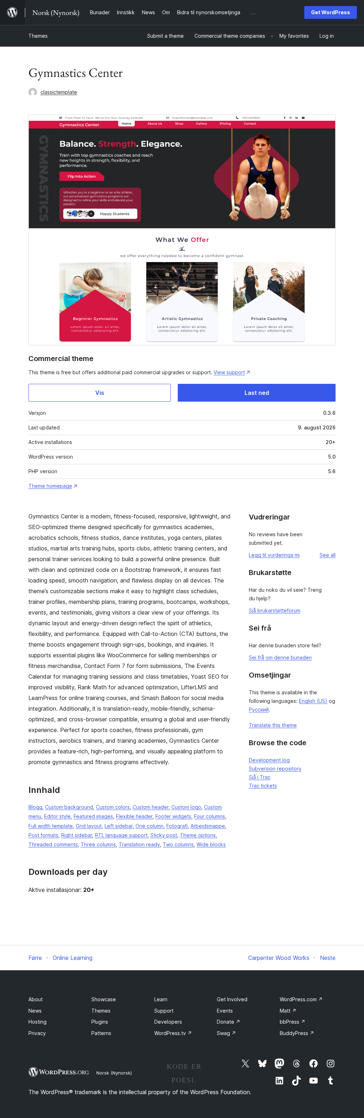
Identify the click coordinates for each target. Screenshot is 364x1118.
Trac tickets (263, 786)
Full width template (50, 826)
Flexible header (134, 816)
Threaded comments (53, 844)
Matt (288, 1011)
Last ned (257, 392)
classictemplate (59, 92)
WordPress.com (301, 999)
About (35, 999)
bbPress (292, 1022)
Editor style (57, 816)
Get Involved (232, 999)
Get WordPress (330, 12)
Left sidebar (119, 826)
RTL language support (121, 835)
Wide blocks (211, 844)
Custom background (69, 807)
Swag (226, 1033)
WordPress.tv (173, 1033)
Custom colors (113, 807)
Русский (259, 709)
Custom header (150, 807)
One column (149, 826)
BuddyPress (297, 1033)
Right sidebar (76, 835)
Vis (99, 392)
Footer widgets (173, 816)
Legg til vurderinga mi (274, 555)
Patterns (101, 1033)
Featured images (93, 816)
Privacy (37, 1033)
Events (225, 1011)
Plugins (99, 1022)
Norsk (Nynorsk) (114, 1073)
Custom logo (186, 807)
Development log (269, 760)
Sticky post (163, 835)
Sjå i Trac (260, 777)
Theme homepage (50, 486)
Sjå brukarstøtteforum (274, 610)
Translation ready (139, 844)
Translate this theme (273, 725)
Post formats (43, 835)
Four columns (209, 816)
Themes (38, 36)
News (35, 1011)
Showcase (103, 999)
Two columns (178, 844)
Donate (228, 1022)
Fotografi (177, 826)
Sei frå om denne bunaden (280, 657)
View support (229, 372)
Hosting (37, 1022)
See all (328, 555)
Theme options (198, 835)
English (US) (313, 701)
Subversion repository (275, 769)
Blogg (35, 807)
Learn (160, 999)
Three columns (98, 844)
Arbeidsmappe (208, 826)
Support (163, 1011)
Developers (168, 1022)
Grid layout (89, 826)
